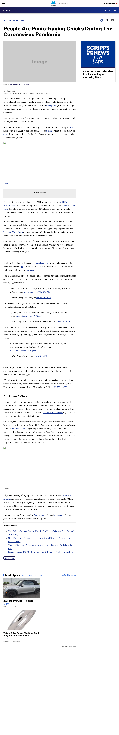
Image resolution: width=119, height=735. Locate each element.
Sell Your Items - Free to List (32, 575)
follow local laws (19, 428)
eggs (5, 134)
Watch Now (110, 3)
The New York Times (13, 232)
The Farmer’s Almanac (53, 412)
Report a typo (9, 558)
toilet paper (51, 105)
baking (49, 130)
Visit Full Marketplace (68, 575)
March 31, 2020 (43, 297)
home (71, 127)
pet (22, 266)
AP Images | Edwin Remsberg (20, 84)
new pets (30, 270)
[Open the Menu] (3, 3)
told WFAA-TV (59, 387)
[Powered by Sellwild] (72, 646)
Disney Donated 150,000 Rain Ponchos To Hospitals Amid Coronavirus (40, 551)
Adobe (6, 183)
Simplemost (39, 514)
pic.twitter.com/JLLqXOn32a (37, 291)
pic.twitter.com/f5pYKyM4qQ (29, 315)
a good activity (41, 263)
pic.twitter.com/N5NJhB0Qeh (23, 350)
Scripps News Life (13, 20)
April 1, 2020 (41, 356)
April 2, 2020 (64, 321)
